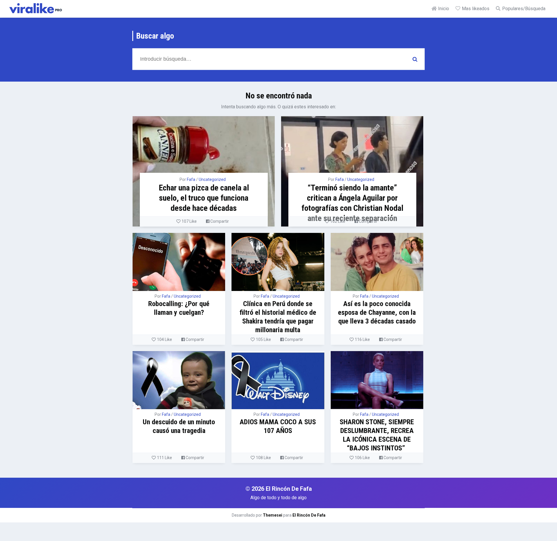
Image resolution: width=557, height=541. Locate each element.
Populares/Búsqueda (523, 8)
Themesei (272, 515)
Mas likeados (475, 8)
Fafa (191, 179)
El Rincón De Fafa (308, 515)
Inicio (443, 8)
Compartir (219, 221)
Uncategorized (212, 179)
